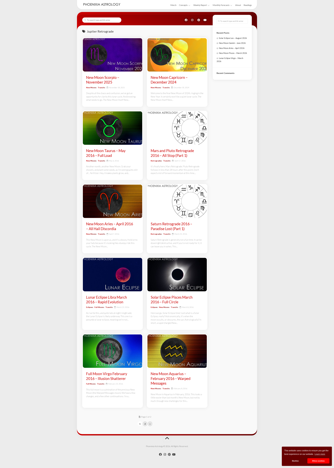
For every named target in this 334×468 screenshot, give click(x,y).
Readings (248, 5)
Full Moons (99, 307)
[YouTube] (204, 20)
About (238, 5)
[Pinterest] (198, 20)
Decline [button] (295, 461)
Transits (101, 87)
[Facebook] (186, 20)
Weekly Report (200, 5)
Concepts (183, 5)
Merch (173, 5)
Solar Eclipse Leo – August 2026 (233, 38)
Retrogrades (156, 161)
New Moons (91, 87)
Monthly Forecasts (221, 5)
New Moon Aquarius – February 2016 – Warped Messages (170, 378)
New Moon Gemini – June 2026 (232, 43)
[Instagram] (192, 20)
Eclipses (89, 307)
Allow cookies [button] (318, 461)
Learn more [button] (320, 454)
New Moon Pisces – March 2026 (233, 53)
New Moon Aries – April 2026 (231, 48)
